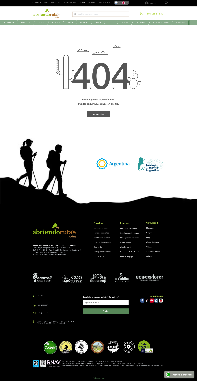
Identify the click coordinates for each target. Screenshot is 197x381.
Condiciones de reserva (129, 233)
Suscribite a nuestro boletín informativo (101, 297)
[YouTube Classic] (161, 301)
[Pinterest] (152, 301)
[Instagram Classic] (156, 301)
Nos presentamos (101, 228)
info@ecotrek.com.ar (46, 313)
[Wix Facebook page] (142, 301)
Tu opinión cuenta (153, 251)
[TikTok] (147, 301)
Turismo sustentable (102, 233)
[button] (83, 2)
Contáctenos (99, 256)
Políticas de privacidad (102, 242)
